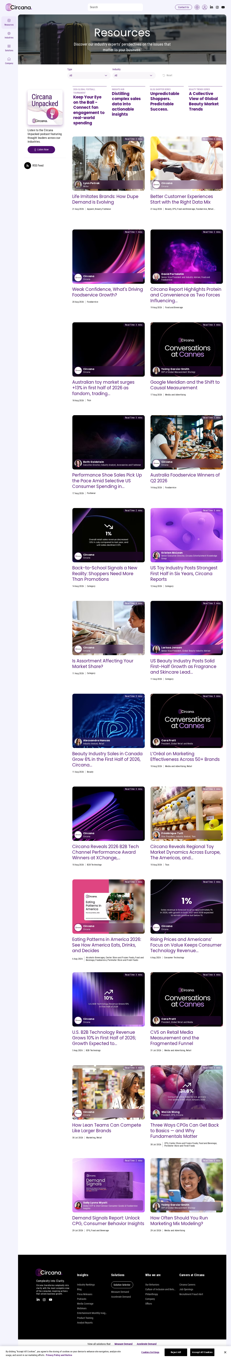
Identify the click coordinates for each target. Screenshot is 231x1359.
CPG (174, 209)
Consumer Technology (174, 957)
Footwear (106, 209)
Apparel (90, 209)
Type (69, 69)
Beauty (98, 209)
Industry (116, 69)
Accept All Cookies (202, 1352)
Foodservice (201, 209)
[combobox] (89, 75)
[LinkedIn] (211, 7)
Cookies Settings (150, 1352)
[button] (204, 7)
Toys (89, 400)
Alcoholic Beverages (95, 957)
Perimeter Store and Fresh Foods (123, 960)
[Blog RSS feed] (27, 165)
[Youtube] (223, 7)
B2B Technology (94, 864)
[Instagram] (217, 7)
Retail (210, 209)
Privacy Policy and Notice (59, 1355)
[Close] (225, 1352)
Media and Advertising (175, 394)
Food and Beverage (186, 209)
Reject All (176, 1352)
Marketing (91, 586)
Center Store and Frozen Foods (120, 957)
